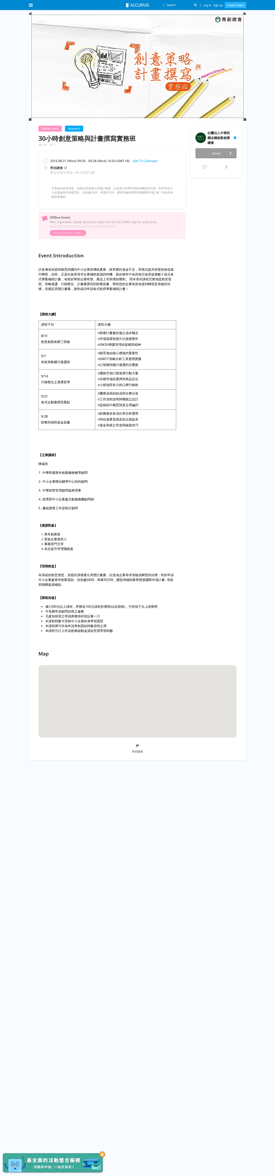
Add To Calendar (145, 161)
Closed (216, 153)
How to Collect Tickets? (68, 233)
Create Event (235, 5)
